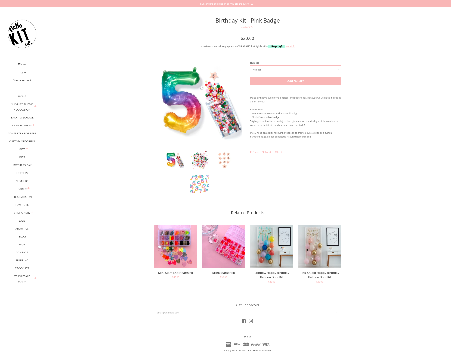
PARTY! (22, 189)
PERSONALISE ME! (22, 197)
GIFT (22, 149)
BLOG (22, 236)
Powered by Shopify (262, 350)
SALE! (22, 220)
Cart (23, 64)
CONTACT (22, 252)
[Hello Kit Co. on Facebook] (244, 321)
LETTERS (22, 173)
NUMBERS (22, 181)
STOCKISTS (22, 268)
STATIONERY (22, 212)
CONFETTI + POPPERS (22, 133)
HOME (22, 96)
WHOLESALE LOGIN (22, 278)
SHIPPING (22, 260)
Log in (22, 72)
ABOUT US (22, 228)
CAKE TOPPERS (22, 125)
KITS (22, 157)
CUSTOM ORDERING (22, 141)
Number (254, 62)
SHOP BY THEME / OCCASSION (22, 106)
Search (247, 336)
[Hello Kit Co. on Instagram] (251, 321)
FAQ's (22, 244)
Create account (22, 80)
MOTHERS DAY (22, 165)
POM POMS (22, 204)
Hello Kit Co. (247, 27)
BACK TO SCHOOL (22, 117)
